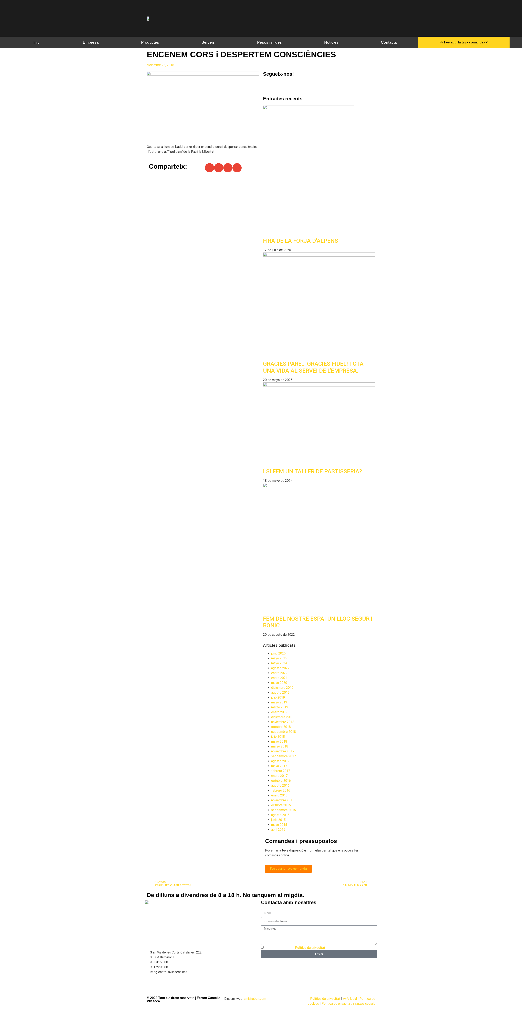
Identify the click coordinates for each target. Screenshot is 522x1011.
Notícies (331, 42)
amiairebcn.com (255, 999)
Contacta (389, 42)
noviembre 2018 (282, 722)
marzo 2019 (279, 707)
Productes (150, 42)
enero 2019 (279, 712)
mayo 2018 (279, 741)
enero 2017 (279, 776)
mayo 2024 (279, 663)
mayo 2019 (279, 702)
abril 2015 (278, 830)
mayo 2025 (279, 658)
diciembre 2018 (282, 717)
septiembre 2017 (283, 756)
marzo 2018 (279, 746)
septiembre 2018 (283, 732)
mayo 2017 (279, 766)
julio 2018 (278, 737)
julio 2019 (278, 697)
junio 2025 (278, 653)
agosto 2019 (280, 692)
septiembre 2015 (283, 810)
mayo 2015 (279, 825)
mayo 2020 (279, 683)
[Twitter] (290, 86)
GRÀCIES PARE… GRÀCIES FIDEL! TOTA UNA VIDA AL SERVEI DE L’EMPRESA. (313, 367)
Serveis (208, 42)
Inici (36, 42)
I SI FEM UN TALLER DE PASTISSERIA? (312, 471)
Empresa (91, 42)
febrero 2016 (280, 790)
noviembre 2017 (282, 751)
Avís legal (350, 999)
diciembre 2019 (282, 688)
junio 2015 (278, 820)
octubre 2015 (281, 805)
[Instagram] (279, 86)
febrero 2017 (280, 771)
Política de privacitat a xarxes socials (348, 1003)
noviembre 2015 (282, 800)
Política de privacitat (310, 948)
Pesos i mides (269, 42)
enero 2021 (279, 678)
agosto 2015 (280, 815)
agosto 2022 (280, 668)
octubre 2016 (281, 781)
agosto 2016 (280, 785)
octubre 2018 (281, 727)
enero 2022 (279, 673)
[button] (209, 167)
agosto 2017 (280, 761)
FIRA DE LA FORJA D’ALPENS (300, 240)
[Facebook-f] (268, 86)
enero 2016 (279, 795)
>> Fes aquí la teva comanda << (464, 42)
